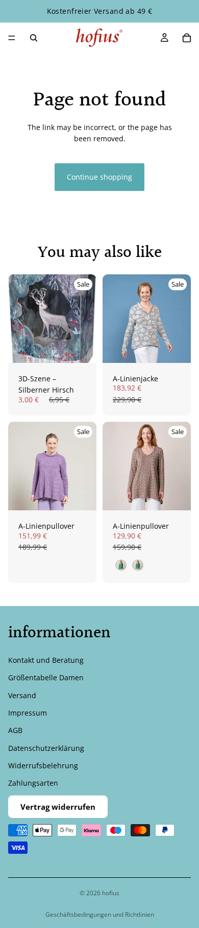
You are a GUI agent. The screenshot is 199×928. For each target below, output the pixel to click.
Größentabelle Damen (46, 677)
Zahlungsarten (33, 783)
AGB (15, 730)
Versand (22, 695)
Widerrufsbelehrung (43, 765)
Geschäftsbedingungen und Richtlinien (99, 914)
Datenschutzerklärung (46, 747)
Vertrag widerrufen (57, 807)
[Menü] (11, 38)
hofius (110, 893)
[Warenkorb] (187, 38)
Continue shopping (99, 177)
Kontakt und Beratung (46, 659)
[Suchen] (33, 38)
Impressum (27, 713)
